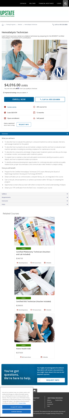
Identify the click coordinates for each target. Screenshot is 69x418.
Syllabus (4, 194)
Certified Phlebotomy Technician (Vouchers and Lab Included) (33, 253)
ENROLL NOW (19, 99)
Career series (11, 107)
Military (49, 400)
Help (48, 406)
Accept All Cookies (16, 407)
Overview (5, 134)
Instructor (5, 201)
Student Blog (58, 400)
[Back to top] (34, 397)
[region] (16, 402)
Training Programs (11, 24)
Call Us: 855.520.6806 (59, 24)
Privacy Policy (59, 413)
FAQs (3, 204)
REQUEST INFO (24, 124)
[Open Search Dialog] (65, 3)
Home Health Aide (23, 349)
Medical (20, 24)
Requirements (6, 197)
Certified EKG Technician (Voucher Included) (33, 301)
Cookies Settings (16, 411)
